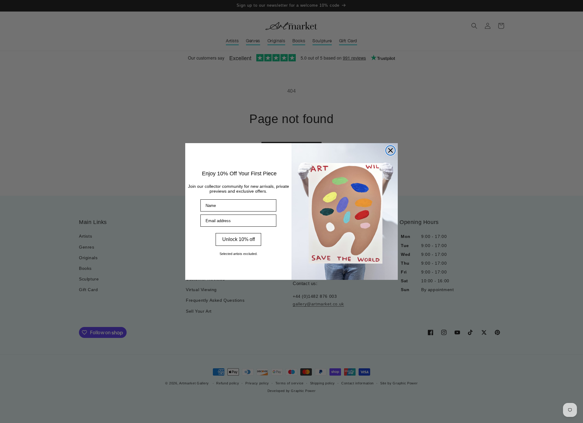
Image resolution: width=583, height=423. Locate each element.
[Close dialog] (390, 150)
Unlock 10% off (238, 239)
